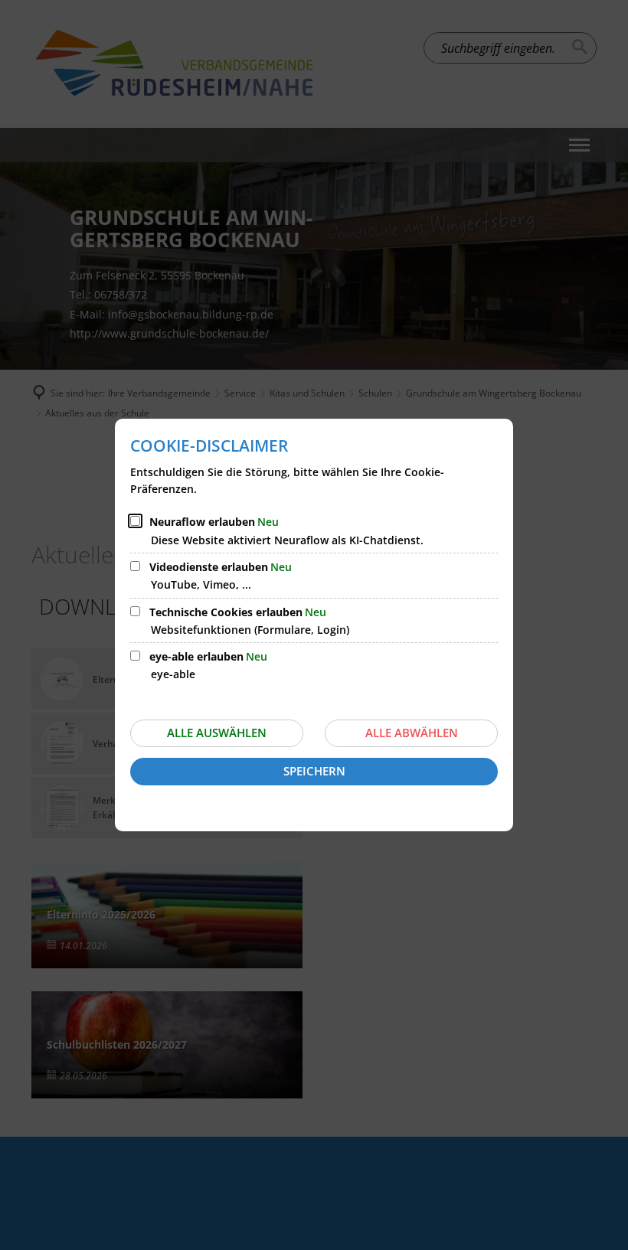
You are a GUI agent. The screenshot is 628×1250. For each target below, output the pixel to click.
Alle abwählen (411, 732)
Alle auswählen (217, 732)
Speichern (314, 770)
